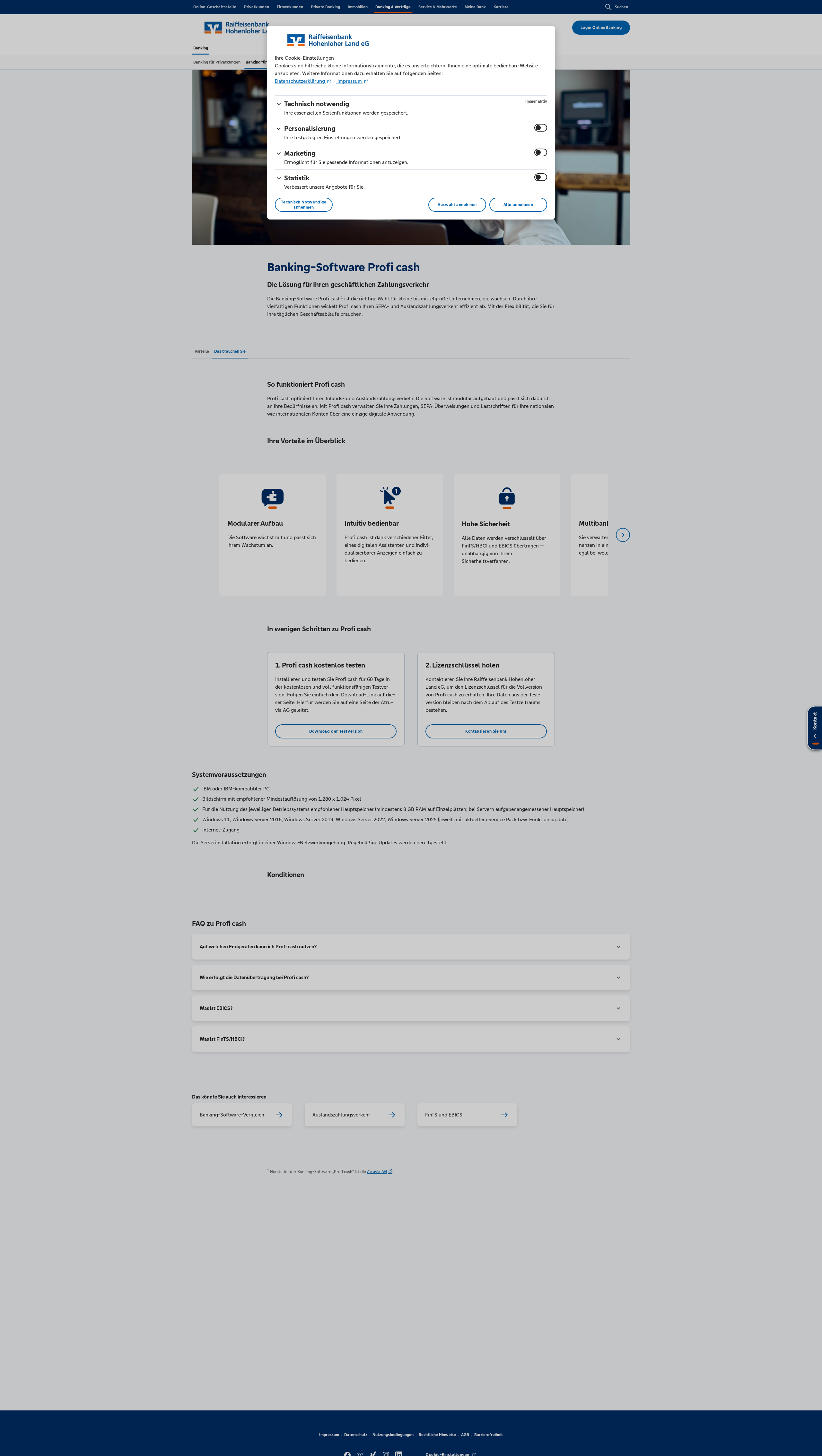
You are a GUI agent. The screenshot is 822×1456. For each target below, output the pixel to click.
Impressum (349, 81)
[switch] (540, 128)
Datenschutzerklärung (300, 81)
